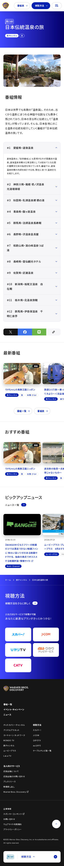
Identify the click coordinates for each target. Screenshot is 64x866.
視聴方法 (39, 5)
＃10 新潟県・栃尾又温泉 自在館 (25, 286)
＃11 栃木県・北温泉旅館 (22, 300)
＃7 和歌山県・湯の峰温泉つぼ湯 (25, 248)
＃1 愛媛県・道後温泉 (20, 148)
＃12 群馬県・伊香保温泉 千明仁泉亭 (25, 314)
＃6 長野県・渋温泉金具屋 (23, 234)
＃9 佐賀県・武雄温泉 (20, 273)
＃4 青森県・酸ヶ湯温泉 (21, 211)
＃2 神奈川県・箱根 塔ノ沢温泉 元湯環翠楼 (25, 186)
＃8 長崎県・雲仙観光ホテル (24, 261)
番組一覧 (21, 411)
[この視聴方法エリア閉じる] (55, 857)
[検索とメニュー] (57, 5)
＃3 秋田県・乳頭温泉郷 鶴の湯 (26, 200)
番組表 (20, 5)
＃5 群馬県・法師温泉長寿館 (24, 223)
